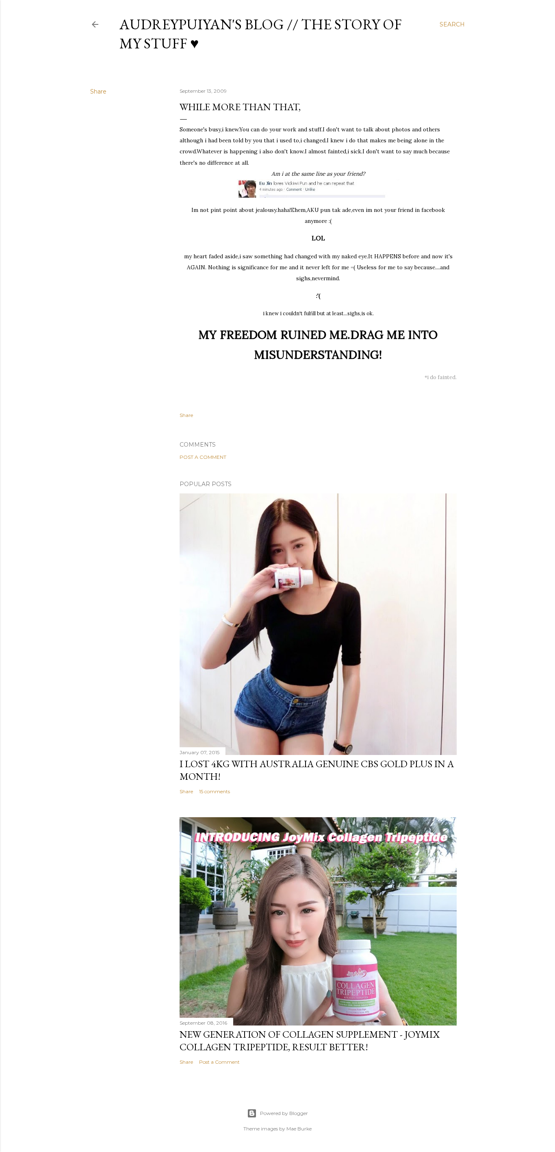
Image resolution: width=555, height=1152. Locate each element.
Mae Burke (299, 1129)
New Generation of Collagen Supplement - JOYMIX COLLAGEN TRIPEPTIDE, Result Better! (310, 1040)
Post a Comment (203, 457)
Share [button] (98, 91)
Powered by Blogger (284, 1113)
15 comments (214, 791)
